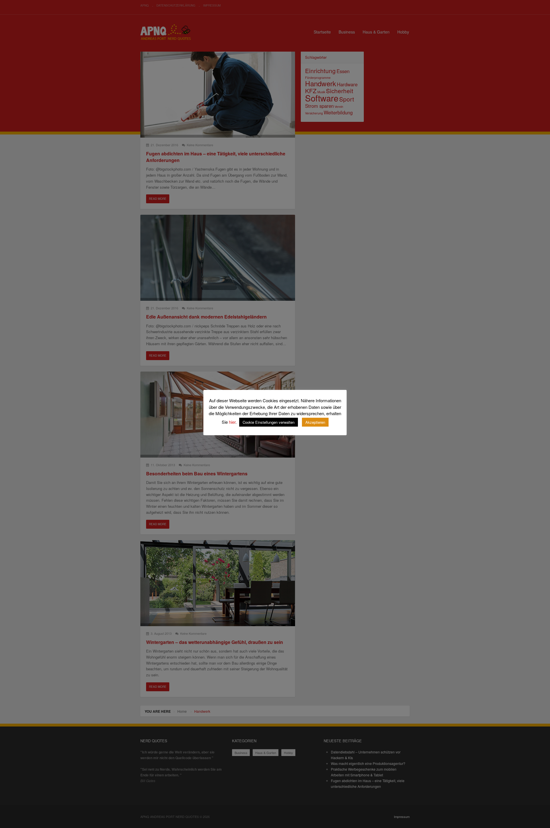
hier (232, 422)
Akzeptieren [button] (315, 422)
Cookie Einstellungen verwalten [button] (268, 422)
